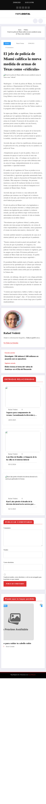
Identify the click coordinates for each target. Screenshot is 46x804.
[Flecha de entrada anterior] (40, 356)
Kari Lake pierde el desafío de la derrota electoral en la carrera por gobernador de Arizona (19, 503)
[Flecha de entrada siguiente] (40, 367)
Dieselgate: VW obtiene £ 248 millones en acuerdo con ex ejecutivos (21, 357)
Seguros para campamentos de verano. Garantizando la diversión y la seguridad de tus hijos (21, 414)
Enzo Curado (22, 788)
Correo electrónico (9, 562)
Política (7, 43)
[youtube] (29, 8)
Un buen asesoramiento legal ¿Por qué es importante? (26, 783)
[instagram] (26, 8)
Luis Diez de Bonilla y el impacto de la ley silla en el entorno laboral (21, 458)
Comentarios (7, 528)
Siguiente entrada (10, 363)
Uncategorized (14, 605)
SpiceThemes (32, 800)
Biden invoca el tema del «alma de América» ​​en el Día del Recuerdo (19, 368)
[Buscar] (35, 21)
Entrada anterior (10, 353)
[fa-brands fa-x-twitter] (20, 8)
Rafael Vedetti (20, 43)
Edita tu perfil (31, 338)
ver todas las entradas (11, 343)
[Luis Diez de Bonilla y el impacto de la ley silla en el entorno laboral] (23, 441)
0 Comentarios (9, 47)
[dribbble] (23, 8)
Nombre (6, 550)
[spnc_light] (40, 21)
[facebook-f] (17, 8)
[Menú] (4, 20)
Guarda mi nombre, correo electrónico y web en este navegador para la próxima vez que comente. (22, 578)
